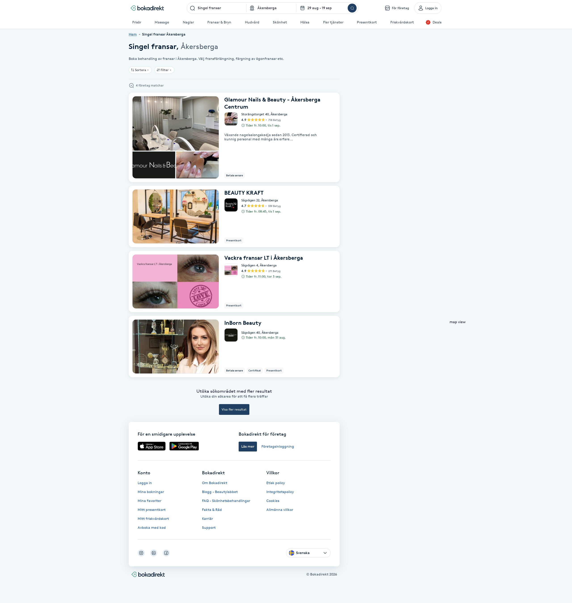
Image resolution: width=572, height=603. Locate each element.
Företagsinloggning (277, 446)
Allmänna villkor (279, 510)
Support (209, 527)
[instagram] (141, 553)
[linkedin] (153, 553)
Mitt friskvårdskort (153, 519)
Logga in (145, 483)
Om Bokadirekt (214, 483)
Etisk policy (275, 483)
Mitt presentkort (152, 510)
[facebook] (166, 553)
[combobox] (217, 8)
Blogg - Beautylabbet (220, 492)
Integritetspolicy (280, 492)
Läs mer (247, 446)
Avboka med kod (152, 527)
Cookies (272, 501)
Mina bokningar (151, 492)
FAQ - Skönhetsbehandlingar (226, 501)
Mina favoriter (149, 501)
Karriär (207, 519)
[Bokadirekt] (147, 8)
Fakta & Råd (212, 510)
